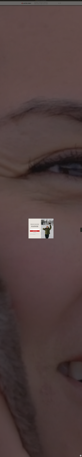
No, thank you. (34, 232)
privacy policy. (34, 234)
